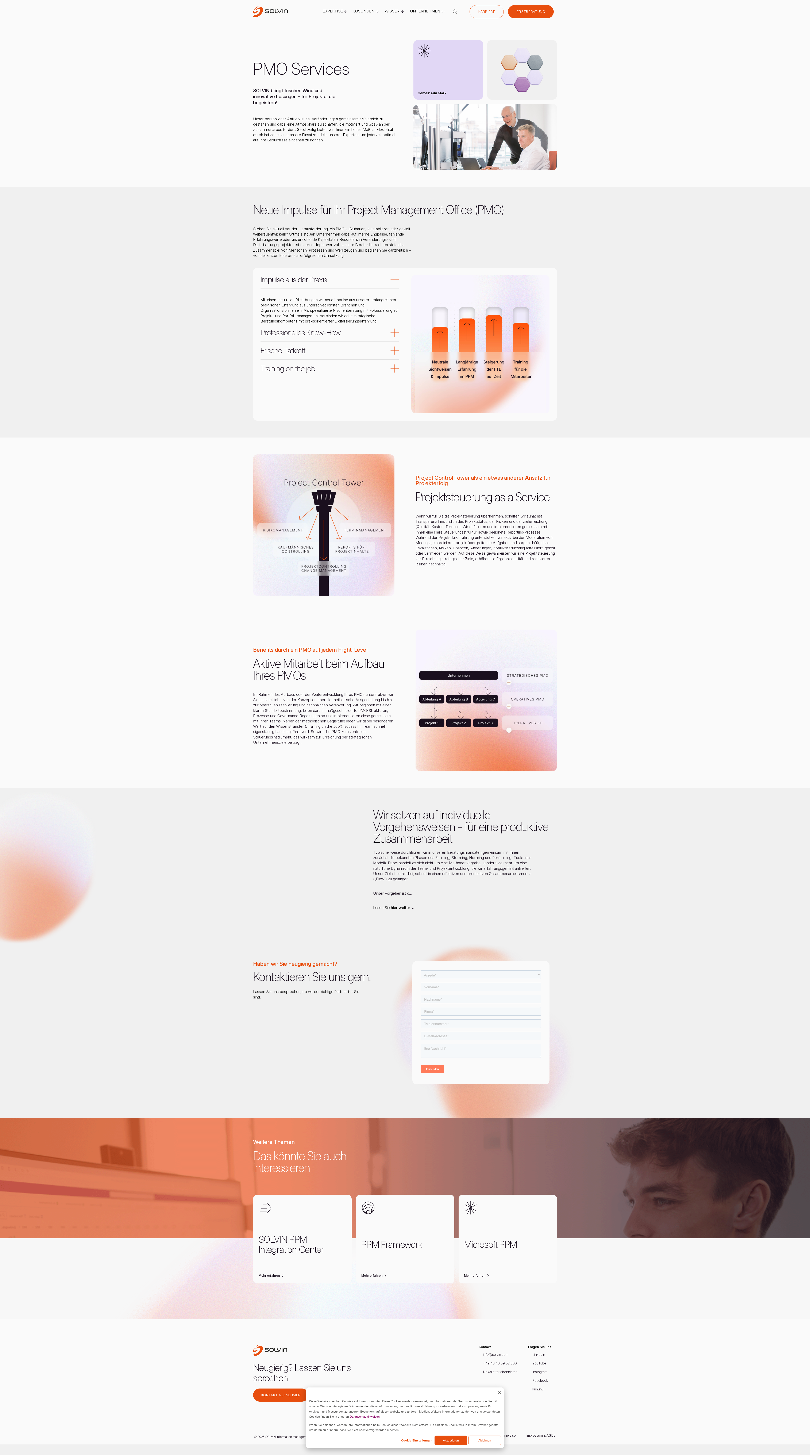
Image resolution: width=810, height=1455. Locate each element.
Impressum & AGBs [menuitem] (540, 1435)
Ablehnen (484, 1440)
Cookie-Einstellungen (416, 1440)
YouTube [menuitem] (539, 1363)
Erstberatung (531, 11)
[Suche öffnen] (455, 11)
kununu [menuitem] (538, 1389)
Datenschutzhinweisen (365, 1416)
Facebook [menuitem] (540, 1380)
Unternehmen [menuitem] (425, 11)
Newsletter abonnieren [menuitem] (500, 1372)
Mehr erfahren (270, 1275)
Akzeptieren (451, 1440)
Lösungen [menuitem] (363, 11)
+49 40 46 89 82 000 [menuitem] (500, 1363)
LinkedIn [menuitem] (538, 1354)
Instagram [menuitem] (539, 1372)
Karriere (486, 11)
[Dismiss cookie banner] (499, 1393)
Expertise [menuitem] (333, 11)
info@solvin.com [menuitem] (495, 1354)
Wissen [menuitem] (392, 11)
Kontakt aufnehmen (281, 1395)
